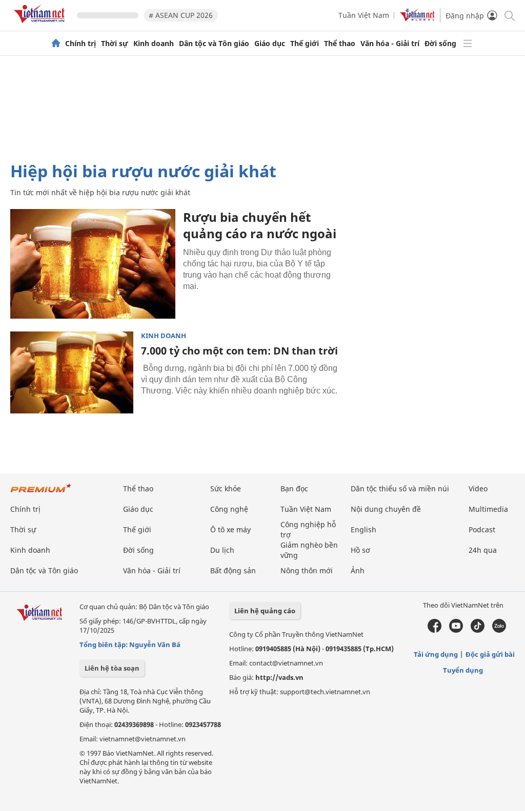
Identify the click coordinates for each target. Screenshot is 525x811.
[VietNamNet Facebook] (434, 630)
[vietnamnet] (41, 24)
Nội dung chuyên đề (386, 509)
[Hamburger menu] (467, 43)
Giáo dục (269, 43)
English (363, 529)
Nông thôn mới (306, 570)
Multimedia (488, 509)
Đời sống (440, 43)
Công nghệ (229, 509)
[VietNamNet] (56, 43)
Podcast (482, 529)
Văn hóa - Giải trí (389, 43)
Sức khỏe (225, 488)
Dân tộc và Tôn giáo (214, 43)
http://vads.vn (279, 677)
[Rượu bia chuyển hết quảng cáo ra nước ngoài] (92, 264)
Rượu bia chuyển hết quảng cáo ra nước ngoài (259, 225)
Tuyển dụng (463, 670)
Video (478, 488)
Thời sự (114, 43)
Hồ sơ (360, 550)
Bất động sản (233, 570)
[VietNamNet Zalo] (499, 630)
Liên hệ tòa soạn (112, 668)
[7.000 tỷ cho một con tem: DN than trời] (71, 372)
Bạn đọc (294, 488)
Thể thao (339, 43)
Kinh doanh (153, 43)
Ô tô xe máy (230, 529)
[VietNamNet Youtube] (456, 630)
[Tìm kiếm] (509, 15)
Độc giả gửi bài (490, 654)
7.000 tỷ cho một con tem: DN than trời (239, 351)
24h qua (483, 550)
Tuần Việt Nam (363, 15)
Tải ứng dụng (436, 654)
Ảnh (358, 570)
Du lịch (222, 550)
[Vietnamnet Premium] (41, 493)
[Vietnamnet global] (417, 19)
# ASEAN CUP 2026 (181, 15)
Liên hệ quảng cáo (264, 610)
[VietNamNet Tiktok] (477, 630)
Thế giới (304, 43)
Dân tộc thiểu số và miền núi (400, 488)
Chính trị (80, 43)
